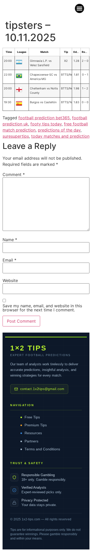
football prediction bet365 (44, 117)
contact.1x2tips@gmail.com (42, 389)
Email (9, 260)
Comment (14, 174)
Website (10, 280)
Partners (31, 441)
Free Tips (32, 417)
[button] (79, 8)
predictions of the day (59, 130)
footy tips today (46, 123)
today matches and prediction (60, 136)
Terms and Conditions (42, 449)
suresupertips (16, 136)
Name (10, 240)
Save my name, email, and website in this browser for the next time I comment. (42, 308)
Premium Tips (36, 425)
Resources (33, 433)
